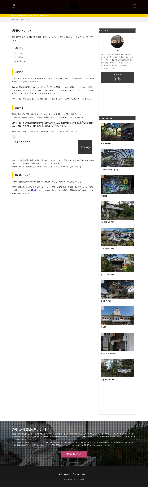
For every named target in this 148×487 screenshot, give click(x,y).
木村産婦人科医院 (107, 222)
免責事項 (19, 57)
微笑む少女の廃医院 (108, 353)
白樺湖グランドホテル (109, 380)
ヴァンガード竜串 (107, 248)
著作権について (21, 61)
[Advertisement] (117, 100)
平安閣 (103, 327)
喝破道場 (104, 196)
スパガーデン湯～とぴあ (110, 170)
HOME (16, 19)
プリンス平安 (106, 301)
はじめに (19, 53)
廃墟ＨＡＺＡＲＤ (22, 141)
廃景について (25, 19)
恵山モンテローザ (107, 275)
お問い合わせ (35, 190)
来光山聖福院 (106, 143)
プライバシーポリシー (80, 474)
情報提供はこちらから (74, 454)
